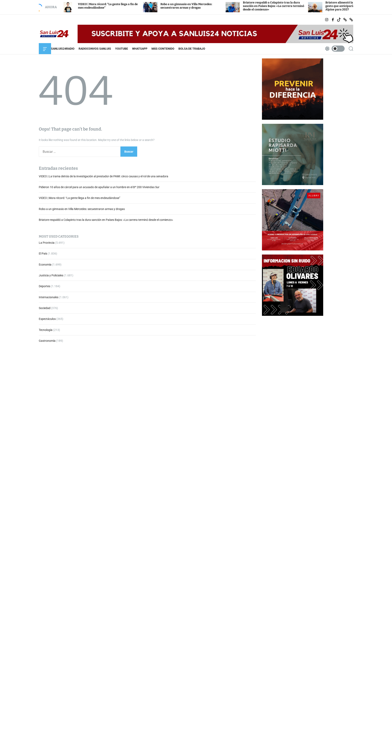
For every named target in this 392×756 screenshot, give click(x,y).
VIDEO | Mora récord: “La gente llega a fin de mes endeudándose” (79, 198)
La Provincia (47, 242)
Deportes (44, 286)
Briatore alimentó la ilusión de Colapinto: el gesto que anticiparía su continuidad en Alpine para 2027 (328, 6)
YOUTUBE (121, 48)
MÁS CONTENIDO (162, 48)
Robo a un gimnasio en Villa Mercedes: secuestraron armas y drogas (159, 5)
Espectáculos (47, 319)
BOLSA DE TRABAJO (191, 48)
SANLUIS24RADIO (63, 48)
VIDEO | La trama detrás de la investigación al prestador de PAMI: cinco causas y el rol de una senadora (103, 176)
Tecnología (45, 330)
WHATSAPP (139, 48)
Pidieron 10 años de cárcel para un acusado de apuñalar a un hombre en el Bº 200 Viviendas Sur (99, 187)
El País (43, 253)
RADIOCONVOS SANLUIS (95, 48)
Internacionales (48, 297)
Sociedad (44, 308)
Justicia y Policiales (51, 275)
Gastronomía (47, 341)
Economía (45, 264)
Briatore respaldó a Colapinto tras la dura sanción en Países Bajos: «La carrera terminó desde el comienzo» (246, 6)
